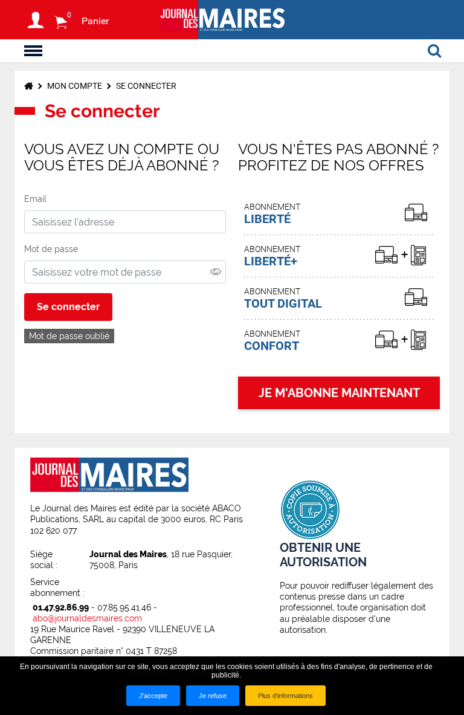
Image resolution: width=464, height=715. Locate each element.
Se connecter (68, 306)
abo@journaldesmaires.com (87, 618)
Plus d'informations (285, 695)
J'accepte (153, 695)
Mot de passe (51, 249)
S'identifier (36, 20)
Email (35, 199)
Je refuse (213, 695)
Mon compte (74, 86)
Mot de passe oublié (69, 336)
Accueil (28, 85)
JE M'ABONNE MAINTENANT (339, 393)
